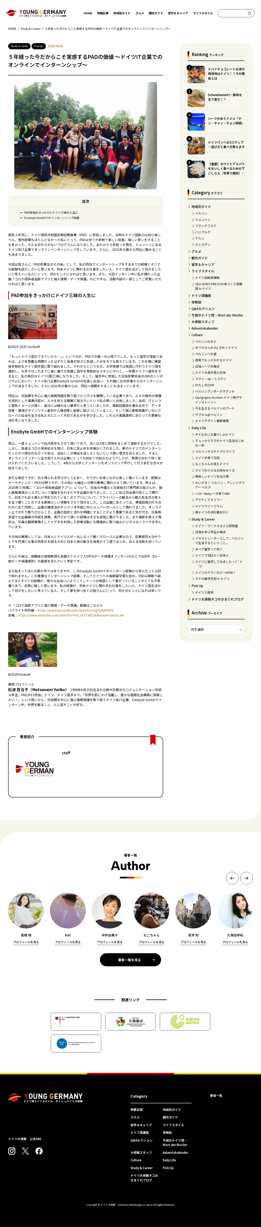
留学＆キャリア (178, 13)
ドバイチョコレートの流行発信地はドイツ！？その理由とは (226, 73)
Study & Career (203, 519)
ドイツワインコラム (209, 506)
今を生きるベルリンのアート (215, 408)
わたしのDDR (204, 385)
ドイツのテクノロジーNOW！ (215, 572)
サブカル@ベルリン (208, 414)
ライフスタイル (203, 13)
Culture (197, 334)
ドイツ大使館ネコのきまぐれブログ (217, 599)
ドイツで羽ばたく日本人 (212, 555)
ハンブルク (202, 232)
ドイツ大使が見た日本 (210, 372)
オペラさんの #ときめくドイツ (216, 347)
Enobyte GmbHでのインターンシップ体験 (51, 218)
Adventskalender (204, 328)
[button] (232, 878)
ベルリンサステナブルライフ (215, 451)
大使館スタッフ (202, 321)
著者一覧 (216, 1095)
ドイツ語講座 (201, 295)
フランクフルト (206, 225)
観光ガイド (156, 13)
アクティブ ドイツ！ (209, 499)
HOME (88, 13)
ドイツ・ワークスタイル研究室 (216, 526)
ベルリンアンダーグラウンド (215, 391)
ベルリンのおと (206, 341)
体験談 (196, 302)
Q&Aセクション (203, 308)
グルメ (139, 13)
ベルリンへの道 (206, 354)
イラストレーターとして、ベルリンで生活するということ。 (219, 540)
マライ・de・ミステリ (210, 379)
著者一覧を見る (129, 959)
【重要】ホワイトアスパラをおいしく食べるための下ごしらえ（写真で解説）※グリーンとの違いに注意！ (226, 171)
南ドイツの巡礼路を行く (212, 512)
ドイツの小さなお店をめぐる (215, 470)
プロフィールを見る (26, 942)
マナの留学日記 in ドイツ (212, 578)
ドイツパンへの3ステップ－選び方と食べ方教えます (226, 144)
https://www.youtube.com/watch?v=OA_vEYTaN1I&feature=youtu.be (71, 615)
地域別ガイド (121, 13)
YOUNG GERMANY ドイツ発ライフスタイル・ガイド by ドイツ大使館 (45, 1098)
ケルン (199, 238)
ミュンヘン (202, 219)
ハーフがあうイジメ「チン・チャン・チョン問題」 (226, 120)
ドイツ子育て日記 (207, 458)
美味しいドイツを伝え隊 (212, 476)
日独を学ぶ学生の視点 (210, 532)
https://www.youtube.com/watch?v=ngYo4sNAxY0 (76, 610)
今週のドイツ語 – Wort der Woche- (217, 315)
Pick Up (197, 585)
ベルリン (201, 213)
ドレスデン (202, 244)
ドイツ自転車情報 (207, 277)
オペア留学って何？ (208, 549)
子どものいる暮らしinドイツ (214, 434)
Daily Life (198, 427)
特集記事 (102, 13)
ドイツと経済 (204, 592)
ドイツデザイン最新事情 (212, 421)
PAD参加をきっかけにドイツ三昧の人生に (51, 212)
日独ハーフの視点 (207, 366)
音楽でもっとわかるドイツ (213, 360)
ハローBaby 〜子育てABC (212, 493)
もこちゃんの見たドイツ (212, 464)
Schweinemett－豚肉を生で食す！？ (225, 97)
